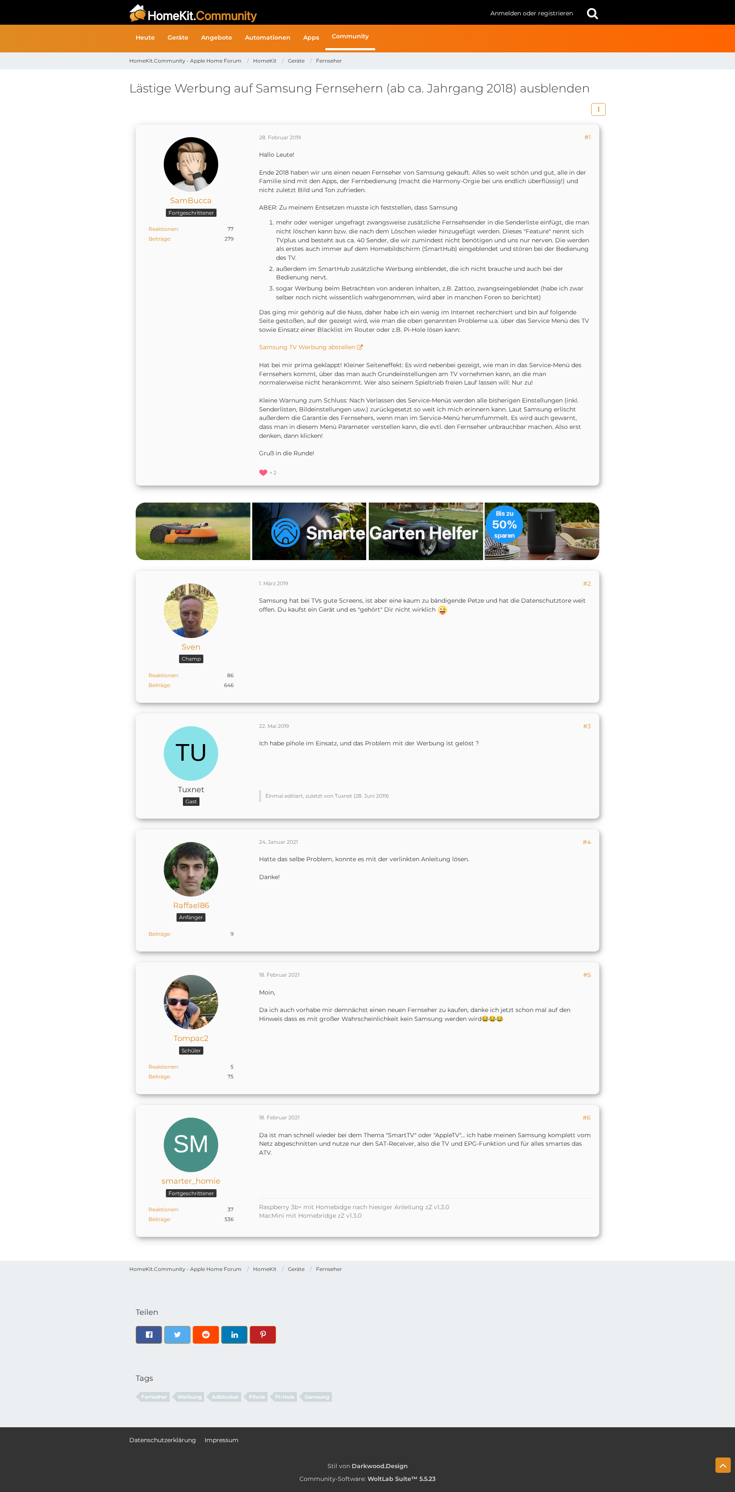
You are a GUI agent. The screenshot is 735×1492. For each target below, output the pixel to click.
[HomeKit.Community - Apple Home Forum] (306, 13)
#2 (587, 583)
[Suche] (592, 13)
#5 (587, 975)
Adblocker (225, 1397)
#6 (587, 1117)
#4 (587, 842)
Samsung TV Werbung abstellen (307, 347)
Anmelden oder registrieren (531, 13)
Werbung (189, 1397)
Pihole (257, 1397)
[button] (598, 109)
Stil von (368, 1466)
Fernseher (154, 1397)
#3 (587, 726)
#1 (587, 137)
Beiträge (159, 239)
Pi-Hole (284, 1397)
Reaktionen (163, 229)
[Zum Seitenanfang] (723, 1465)
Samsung (317, 1397)
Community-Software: (367, 1479)
